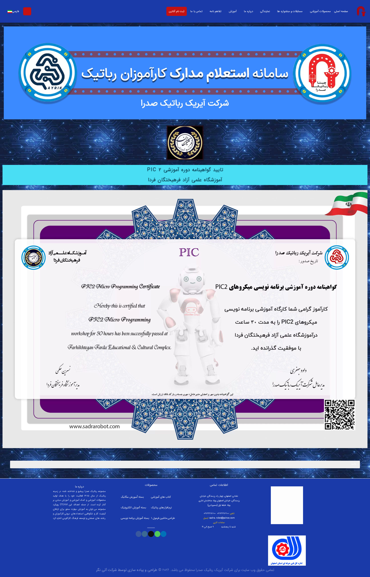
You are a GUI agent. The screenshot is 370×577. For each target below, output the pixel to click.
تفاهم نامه (215, 11)
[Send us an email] (151, 534)
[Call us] (157, 534)
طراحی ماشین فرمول (164, 518)
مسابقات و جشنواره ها (290, 11)
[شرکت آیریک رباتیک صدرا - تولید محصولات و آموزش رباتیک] (361, 11)
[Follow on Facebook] (138, 534)
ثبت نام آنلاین (176, 11)
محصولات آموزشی (320, 11)
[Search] (27, 11)
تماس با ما (196, 11)
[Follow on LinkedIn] (163, 534)
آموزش (233, 11)
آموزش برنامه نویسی (132, 518)
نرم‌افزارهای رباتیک (161, 508)
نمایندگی (265, 11)
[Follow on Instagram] (144, 534)
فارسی (15, 11)
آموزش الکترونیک (130, 508)
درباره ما (248, 11)
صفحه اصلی (341, 11)
